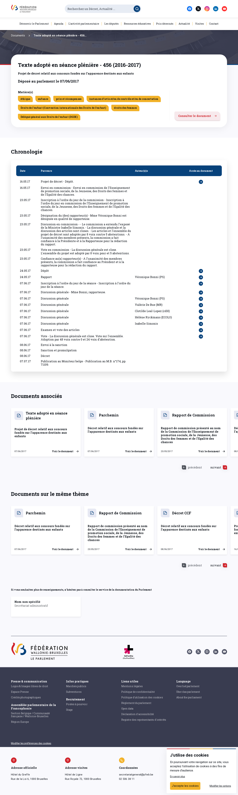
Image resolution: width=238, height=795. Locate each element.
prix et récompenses (68, 99)
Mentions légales (132, 686)
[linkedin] (215, 8)
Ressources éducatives (137, 23)
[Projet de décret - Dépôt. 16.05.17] (201, 182)
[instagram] (207, 8)
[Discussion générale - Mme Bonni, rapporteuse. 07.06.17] (201, 292)
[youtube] (224, 8)
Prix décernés (164, 23)
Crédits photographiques (26, 697)
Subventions (74, 691)
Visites (199, 23)
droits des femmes (125, 107)
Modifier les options (220, 786)
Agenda (58, 23)
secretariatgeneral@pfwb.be (136, 774)
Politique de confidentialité (138, 691)
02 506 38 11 (127, 779)
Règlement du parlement (136, 703)
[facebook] (189, 8)
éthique (25, 99)
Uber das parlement (188, 691)
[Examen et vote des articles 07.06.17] (201, 330)
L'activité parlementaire (83, 23)
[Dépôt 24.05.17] (201, 271)
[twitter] (198, 8)
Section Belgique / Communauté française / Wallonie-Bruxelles (30, 715)
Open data (127, 708)
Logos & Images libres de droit (29, 686)
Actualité (184, 23)
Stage (69, 709)
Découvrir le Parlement (34, 23)
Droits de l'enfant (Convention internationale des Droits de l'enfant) (63, 107)
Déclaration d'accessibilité (137, 714)
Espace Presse (20, 691)
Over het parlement (187, 686)
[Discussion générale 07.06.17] (201, 299)
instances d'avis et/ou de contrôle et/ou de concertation (123, 99)
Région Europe (20, 721)
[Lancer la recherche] (137, 8)
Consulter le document (194, 116)
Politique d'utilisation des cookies (142, 697)
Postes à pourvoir (76, 704)
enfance (43, 99)
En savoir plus (177, 776)
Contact (213, 23)
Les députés (111, 23)
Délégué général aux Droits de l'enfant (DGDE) (49, 117)
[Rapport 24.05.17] (201, 277)
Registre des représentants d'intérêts (143, 719)
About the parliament (189, 697)
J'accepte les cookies (185, 785)
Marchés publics (76, 686)
